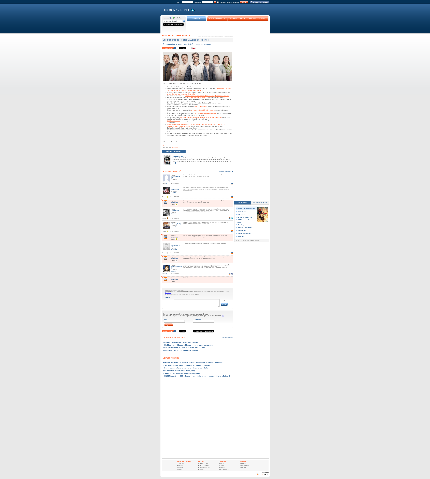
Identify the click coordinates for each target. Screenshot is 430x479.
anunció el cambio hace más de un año (181, 94)
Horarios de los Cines (204, 467)
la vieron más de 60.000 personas (203, 110)
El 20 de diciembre (173, 121)
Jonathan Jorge (175, 176)
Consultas (243, 463)
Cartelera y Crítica (203, 463)
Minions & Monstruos (245, 228)
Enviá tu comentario (225, 171)
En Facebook (181, 467)
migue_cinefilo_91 (176, 266)
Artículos (221, 465)
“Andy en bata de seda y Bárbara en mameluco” (182, 373)
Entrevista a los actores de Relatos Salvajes (181, 350)
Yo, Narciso (241, 211)
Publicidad (180, 465)
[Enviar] (224, 304)
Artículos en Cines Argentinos (176, 35)
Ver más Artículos (227, 337)
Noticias (221, 463)
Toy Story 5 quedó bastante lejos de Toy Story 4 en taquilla (187, 365)
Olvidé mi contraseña (233, 2)
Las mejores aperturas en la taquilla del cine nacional (184, 348)
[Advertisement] (227, 27)
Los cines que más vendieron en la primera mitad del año (186, 368)
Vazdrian (173, 210)
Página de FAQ (244, 465)
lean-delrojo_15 (175, 245)
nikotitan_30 (175, 224)
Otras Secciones (224, 469)
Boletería (200, 469)
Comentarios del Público (174, 171)
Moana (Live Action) (244, 233)
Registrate (244, 2)
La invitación (242, 230)
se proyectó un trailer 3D (197, 97)
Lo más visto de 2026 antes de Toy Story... (180, 370)
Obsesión (241, 236)
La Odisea (241, 214)
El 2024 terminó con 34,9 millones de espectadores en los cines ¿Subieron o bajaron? (197, 376)
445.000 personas (200, 106)
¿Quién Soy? (180, 463)
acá (223, 316)
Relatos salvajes (178, 156)
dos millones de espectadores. (205, 114)
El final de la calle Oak (245, 217)
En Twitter (180, 469)
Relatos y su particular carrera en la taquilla (181, 342)
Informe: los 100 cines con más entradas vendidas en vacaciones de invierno (194, 362)
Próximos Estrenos (203, 465)
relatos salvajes (176, 147)
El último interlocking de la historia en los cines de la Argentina (188, 345)
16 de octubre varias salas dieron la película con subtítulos (200, 117)
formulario (168, 293)
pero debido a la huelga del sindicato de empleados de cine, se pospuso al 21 (199, 89)
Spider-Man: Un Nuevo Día (246, 208)
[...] (174, 163)
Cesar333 (174, 189)
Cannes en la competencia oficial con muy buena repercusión (207, 96)
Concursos (222, 467)
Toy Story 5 (241, 225)
